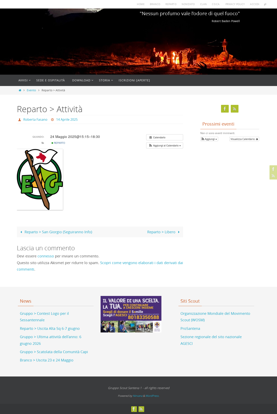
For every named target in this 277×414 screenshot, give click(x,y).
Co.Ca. (216, 4)
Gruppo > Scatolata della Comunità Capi (54, 351)
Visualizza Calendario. (243, 139)
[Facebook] (272, 169)
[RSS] (272, 176)
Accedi (254, 4)
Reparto (170, 4)
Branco (155, 4)
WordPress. (152, 396)
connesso (46, 256)
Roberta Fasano (35, 119)
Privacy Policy (235, 4)
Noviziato (188, 4)
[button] (164, 145)
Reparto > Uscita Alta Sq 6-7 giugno (50, 328)
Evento (31, 90)
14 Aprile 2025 (67, 119)
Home (141, 4)
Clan (203, 4)
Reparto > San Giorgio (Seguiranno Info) (58, 231)
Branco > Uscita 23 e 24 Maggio (46, 360)
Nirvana (137, 396)
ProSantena (190, 328)
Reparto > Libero (161, 231)
